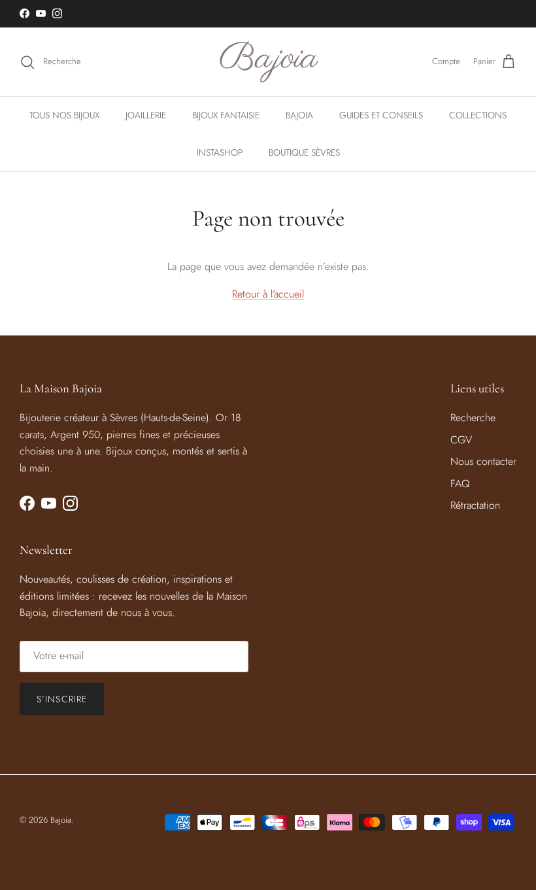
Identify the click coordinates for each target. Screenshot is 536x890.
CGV (461, 439)
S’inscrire (62, 699)
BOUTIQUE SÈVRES (304, 152)
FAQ (460, 483)
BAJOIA (299, 115)
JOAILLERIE (146, 115)
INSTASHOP (220, 152)
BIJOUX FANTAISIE (226, 115)
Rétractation (475, 505)
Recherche (472, 417)
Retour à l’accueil (268, 293)
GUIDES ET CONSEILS (381, 115)
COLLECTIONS (478, 115)
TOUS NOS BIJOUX (64, 115)
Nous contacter (483, 461)
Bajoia (60, 819)
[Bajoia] (268, 62)
